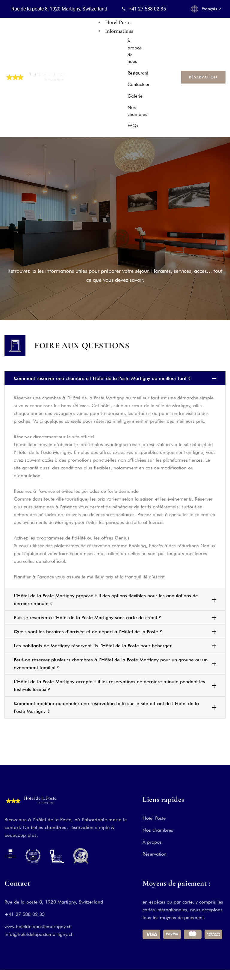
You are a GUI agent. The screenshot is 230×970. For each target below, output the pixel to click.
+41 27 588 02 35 (24, 914)
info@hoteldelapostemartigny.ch (39, 934)
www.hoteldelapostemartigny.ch (38, 926)
